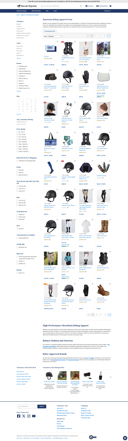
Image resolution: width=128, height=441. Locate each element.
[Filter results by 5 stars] (23, 122)
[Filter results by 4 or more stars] (22, 122)
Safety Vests (20, 38)
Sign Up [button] (42, 406)
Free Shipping (60, 426)
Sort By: (45, 36)
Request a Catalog (86, 413)
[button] (80, 6)
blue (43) (19, 48)
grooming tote (20, 371)
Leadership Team (86, 410)
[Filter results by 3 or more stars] (20, 122)
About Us (83, 408)
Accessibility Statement (58, 438)
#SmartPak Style (85, 417)
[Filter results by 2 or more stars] (19, 122)
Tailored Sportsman (73, 359)
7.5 (31, 101)
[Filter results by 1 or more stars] (17, 122)
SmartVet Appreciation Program (66, 413)
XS (31, 108)
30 (35, 106)
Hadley (92, 358)
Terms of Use (19, 438)
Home (18, 14)
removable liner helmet (22, 374)
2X (35, 111)
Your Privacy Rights (35, 438)
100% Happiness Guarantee (64, 428)
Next (110, 377)
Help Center (60, 421)
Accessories (20, 31)
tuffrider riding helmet (22, 381)
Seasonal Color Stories (23, 35)
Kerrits (63, 359)
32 (18, 108)
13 (35, 104)
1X (31, 111)
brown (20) (19, 51)
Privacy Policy (27, 438)
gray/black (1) (20, 55)
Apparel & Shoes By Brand (24, 33)
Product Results (49, 31)
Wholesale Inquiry (62, 415)
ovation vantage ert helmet (23, 379)
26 (27, 106)
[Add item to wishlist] (57, 41)
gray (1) (19, 53)
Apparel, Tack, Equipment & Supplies (30, 14)
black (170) (20, 46)
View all (19, 58)
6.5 (23, 101)
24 (22, 106)
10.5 (27, 104)
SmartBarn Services (62, 410)
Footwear (19, 26)
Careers (66, 438)
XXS (35, 108)
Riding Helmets (21, 28)
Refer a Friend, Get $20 (87, 415)
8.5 (35, 101)
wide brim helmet (21, 384)
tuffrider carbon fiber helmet (24, 376)
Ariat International (56, 359)
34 (22, 108)
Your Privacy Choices (47, 438)
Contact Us (60, 408)
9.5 (23, 104)
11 (31, 104)
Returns (59, 423)
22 (18, 106)
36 (27, 108)
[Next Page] (109, 35)
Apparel (19, 24)
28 (31, 106)
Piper (86, 358)
